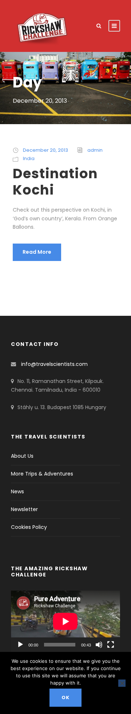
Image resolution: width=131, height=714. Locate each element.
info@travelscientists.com (54, 364)
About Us (22, 456)
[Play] (20, 644)
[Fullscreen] (110, 644)
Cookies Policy (29, 527)
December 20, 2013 (45, 150)
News (17, 491)
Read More (37, 252)
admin (95, 150)
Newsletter (24, 509)
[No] (122, 683)
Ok (65, 697)
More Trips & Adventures (42, 473)
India (29, 158)
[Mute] (99, 644)
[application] (65, 621)
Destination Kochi (55, 181)
